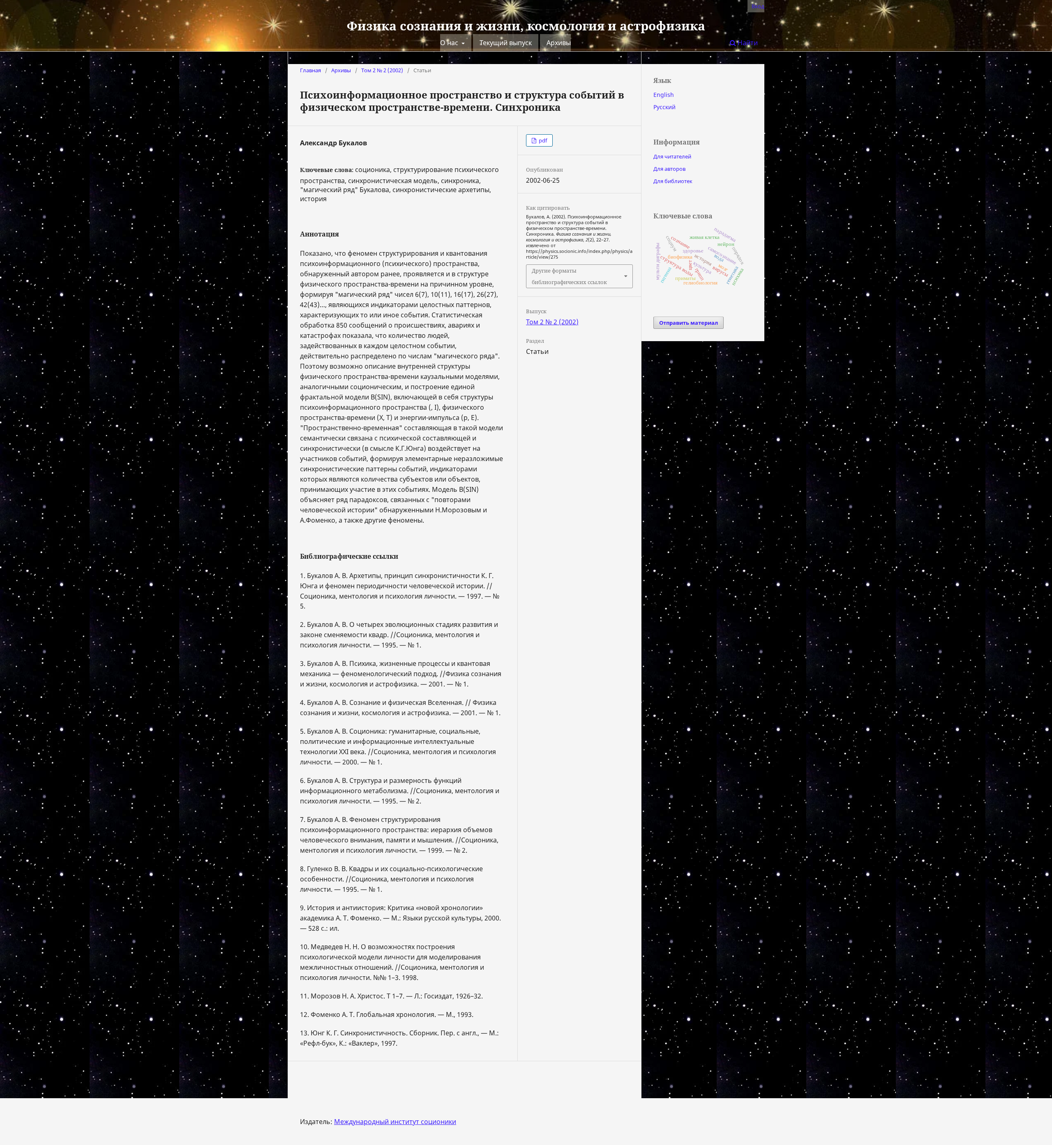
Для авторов (669, 168)
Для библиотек (672, 181)
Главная (310, 70)
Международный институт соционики (395, 1121)
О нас (450, 42)
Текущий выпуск (506, 42)
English (663, 95)
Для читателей (672, 156)
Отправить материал (688, 322)
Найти (747, 42)
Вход (758, 6)
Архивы (559, 42)
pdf (542, 140)
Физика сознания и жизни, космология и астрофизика (526, 25)
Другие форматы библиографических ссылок (569, 276)
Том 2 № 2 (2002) (382, 70)
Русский (664, 107)
